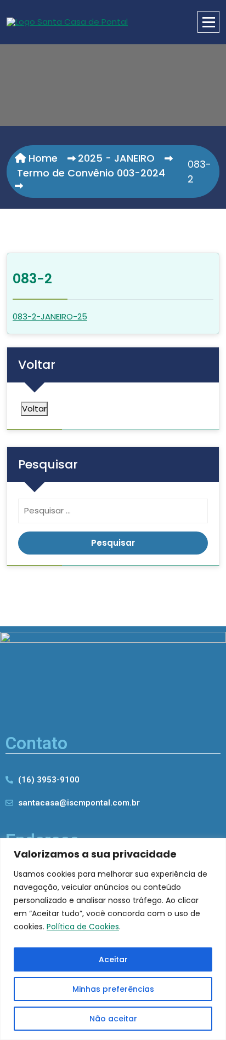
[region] (113, 939)
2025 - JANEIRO (116, 158)
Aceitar (113, 959)
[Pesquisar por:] (113, 514)
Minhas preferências (113, 989)
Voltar (34, 408)
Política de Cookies (83, 926)
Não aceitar (113, 1018)
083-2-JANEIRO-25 (50, 316)
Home (42, 158)
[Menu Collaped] (208, 22)
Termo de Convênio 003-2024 (91, 173)
